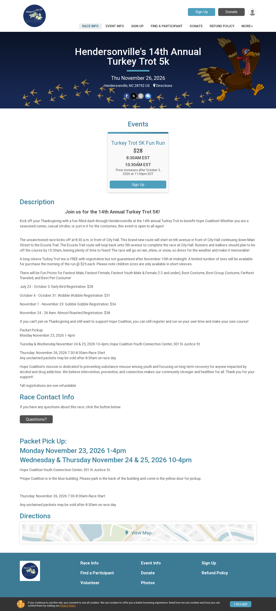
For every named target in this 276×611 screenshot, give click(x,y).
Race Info (90, 26)
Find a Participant (167, 26)
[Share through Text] (148, 96)
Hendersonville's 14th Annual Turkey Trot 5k (138, 56)
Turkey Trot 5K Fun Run (138, 143)
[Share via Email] (141, 96)
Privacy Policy (67, 605)
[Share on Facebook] (127, 96)
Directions (164, 86)
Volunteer (90, 583)
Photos (148, 583)
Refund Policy (222, 26)
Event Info (115, 26)
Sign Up (201, 12)
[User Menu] (252, 12)
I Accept (240, 604)
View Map (141, 532)
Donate (231, 12)
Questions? (36, 419)
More (246, 26)
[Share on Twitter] (134, 96)
